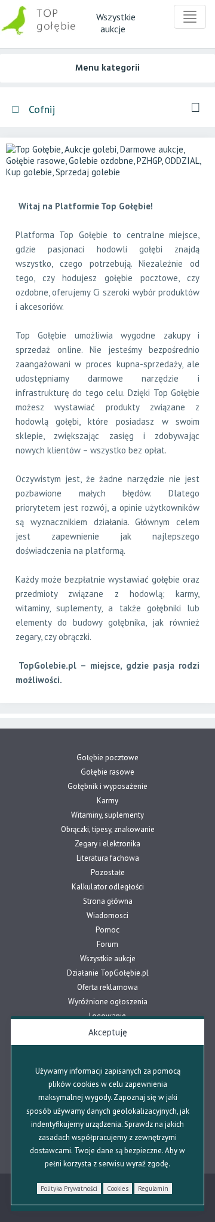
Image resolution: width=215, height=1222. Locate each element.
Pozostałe (108, 872)
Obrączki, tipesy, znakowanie (108, 829)
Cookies (117, 1188)
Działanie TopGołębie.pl (108, 973)
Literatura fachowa (107, 858)
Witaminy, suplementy (107, 815)
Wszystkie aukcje (108, 958)
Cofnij (40, 109)
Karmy (107, 801)
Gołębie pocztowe (107, 757)
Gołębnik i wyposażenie (107, 786)
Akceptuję (107, 1032)
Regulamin (153, 1188)
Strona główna (108, 901)
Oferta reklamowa (107, 987)
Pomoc (107, 930)
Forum (107, 944)
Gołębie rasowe (107, 772)
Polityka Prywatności (69, 1188)
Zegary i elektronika (107, 844)
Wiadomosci (107, 915)
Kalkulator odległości (108, 887)
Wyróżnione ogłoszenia (108, 1002)
